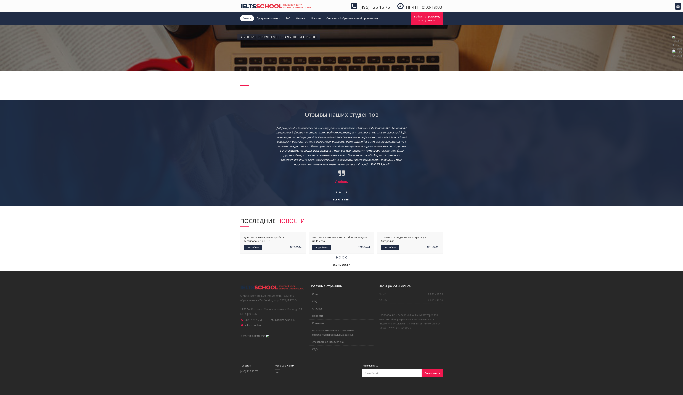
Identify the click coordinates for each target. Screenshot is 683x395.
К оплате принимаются (253, 335)
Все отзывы (341, 199)
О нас (246, 18)
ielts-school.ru (253, 325)
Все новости (341, 264)
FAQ (288, 18)
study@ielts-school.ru (283, 320)
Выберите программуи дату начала (427, 18)
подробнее (253, 247)
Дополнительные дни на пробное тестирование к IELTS (264, 239)
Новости (316, 18)
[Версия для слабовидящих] (678, 6)
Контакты (318, 323)
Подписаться (432, 373)
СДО (315, 349)
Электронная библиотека (328, 342)
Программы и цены (268, 18)
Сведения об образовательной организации (352, 18)
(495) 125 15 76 (254, 320)
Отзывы (300, 18)
